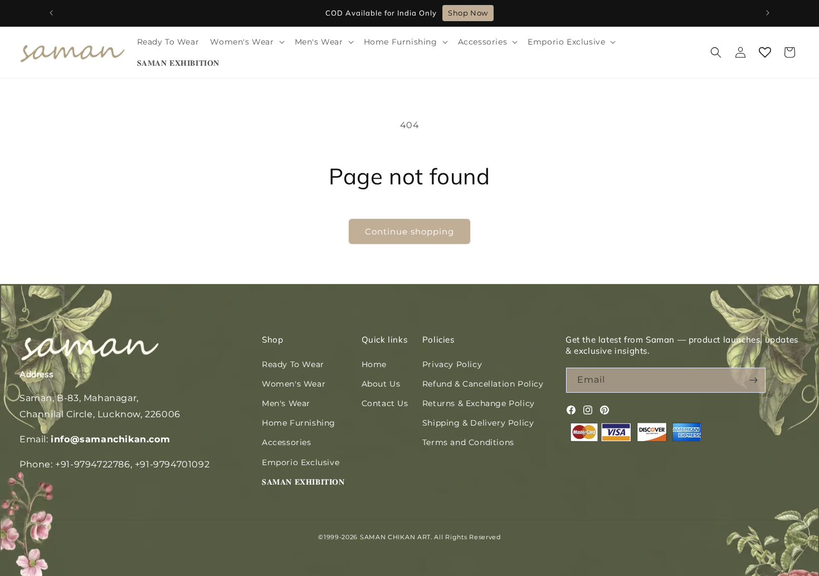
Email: (95, 439)
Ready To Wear (293, 364)
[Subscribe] (753, 380)
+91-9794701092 (172, 464)
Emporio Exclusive (300, 462)
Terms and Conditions (468, 442)
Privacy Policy (452, 364)
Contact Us (385, 403)
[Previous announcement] (51, 12)
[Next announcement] (767, 12)
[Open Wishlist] (765, 52)
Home (374, 364)
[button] (246, 41)
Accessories (286, 442)
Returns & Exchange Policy (478, 403)
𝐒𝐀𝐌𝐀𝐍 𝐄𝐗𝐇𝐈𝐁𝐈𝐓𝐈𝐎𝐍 (303, 482)
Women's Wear (293, 384)
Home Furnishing (298, 423)
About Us (381, 384)
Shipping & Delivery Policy (478, 423)
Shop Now (468, 12)
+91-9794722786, (93, 464)
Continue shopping (409, 231)
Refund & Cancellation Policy (483, 384)
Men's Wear (286, 403)
